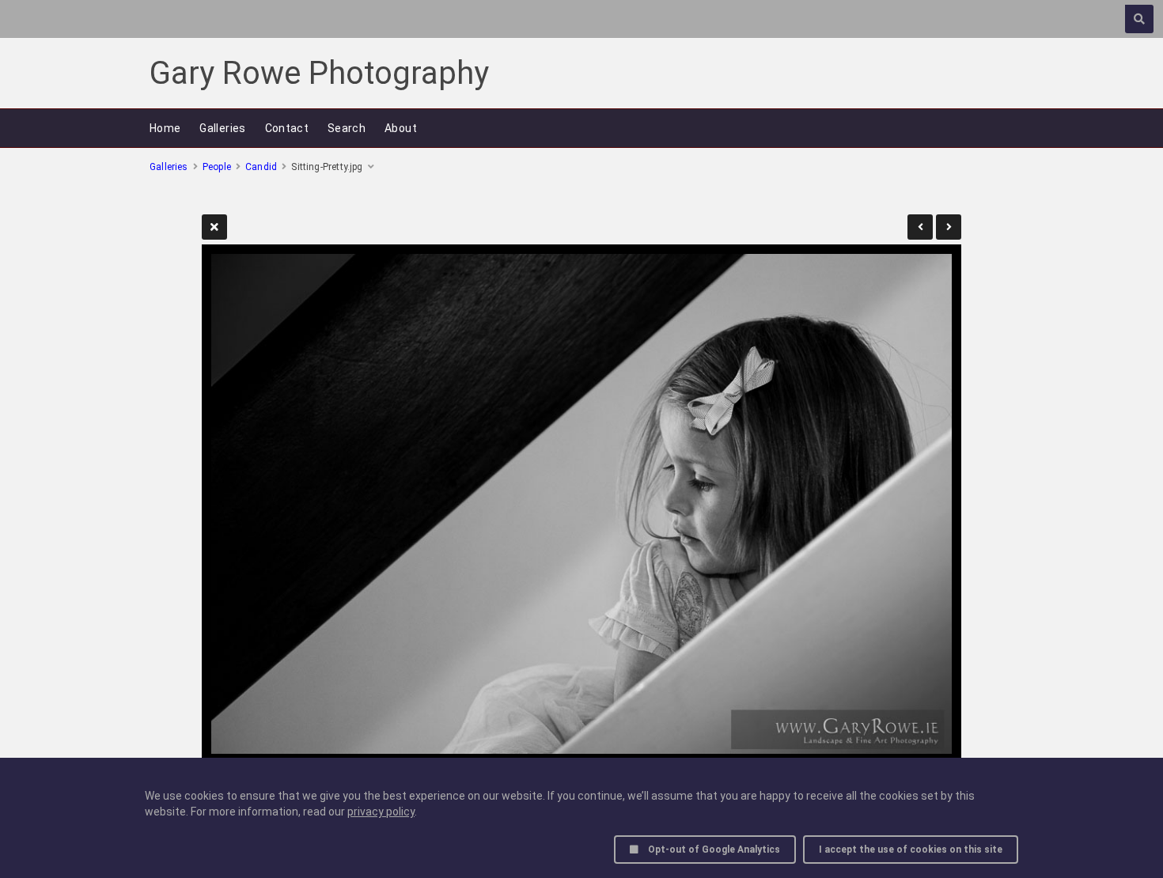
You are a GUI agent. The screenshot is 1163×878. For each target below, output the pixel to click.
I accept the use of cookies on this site (910, 849)
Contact (287, 128)
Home (165, 128)
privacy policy (381, 811)
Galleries (222, 128)
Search (347, 128)
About (401, 128)
